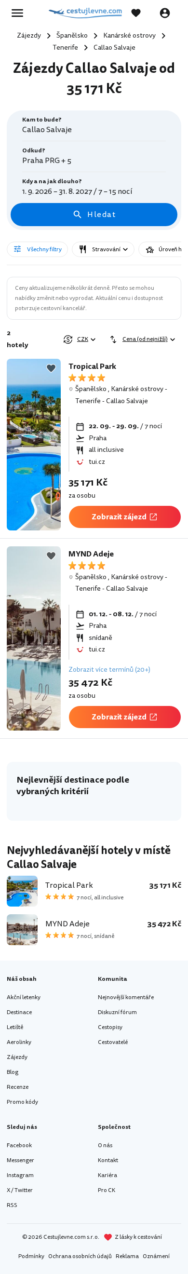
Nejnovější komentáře (126, 997)
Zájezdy (17, 1057)
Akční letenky (23, 997)
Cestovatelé (113, 1042)
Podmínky (31, 1256)
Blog (12, 1072)
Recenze (17, 1087)
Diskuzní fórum (117, 1012)
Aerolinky (19, 1042)
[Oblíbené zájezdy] (140, 13)
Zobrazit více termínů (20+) (109, 669)
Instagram (20, 1175)
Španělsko (91, 389)
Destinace (19, 1012)
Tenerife (88, 401)
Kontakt (108, 1160)
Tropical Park (92, 366)
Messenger (20, 1160)
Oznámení (156, 1256)
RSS (12, 1205)
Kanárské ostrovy (137, 389)
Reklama (127, 1256)
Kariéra (107, 1175)
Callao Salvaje (127, 401)
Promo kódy (22, 1102)
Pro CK (106, 1190)
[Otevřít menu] (20, 13)
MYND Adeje (91, 554)
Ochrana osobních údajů (80, 1256)
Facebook (19, 1145)
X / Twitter (20, 1190)
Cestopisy (110, 1027)
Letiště (15, 1027)
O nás (105, 1145)
